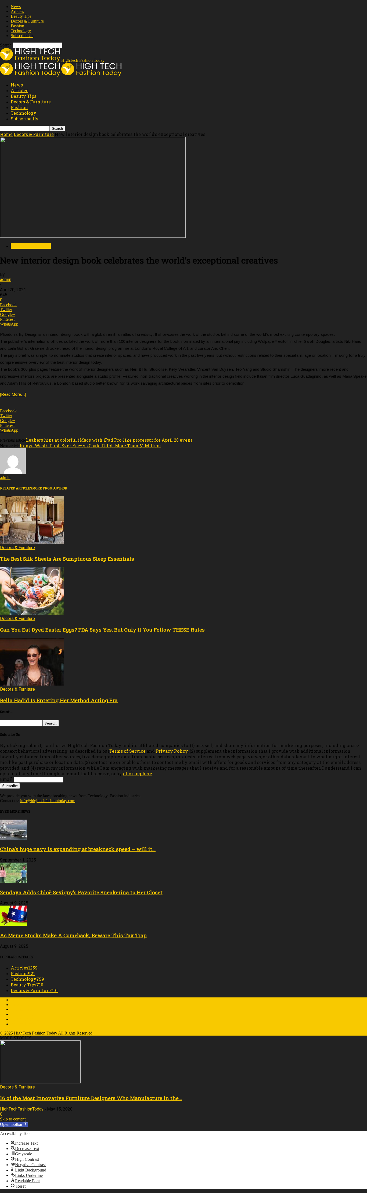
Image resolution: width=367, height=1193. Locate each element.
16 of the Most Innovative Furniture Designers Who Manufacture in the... (91, 1098)
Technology (21, 30)
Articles (17, 11)
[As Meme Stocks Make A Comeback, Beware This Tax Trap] (13, 924)
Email (6, 779)
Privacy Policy (172, 751)
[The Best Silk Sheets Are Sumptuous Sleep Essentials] (32, 542)
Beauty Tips (21, 16)
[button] (14, 1124)
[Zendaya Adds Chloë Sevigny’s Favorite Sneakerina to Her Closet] (13, 881)
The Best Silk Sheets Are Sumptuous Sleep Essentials (67, 558)
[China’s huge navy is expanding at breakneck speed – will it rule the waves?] (13, 838)
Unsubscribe (21, 1009)
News (16, 6)
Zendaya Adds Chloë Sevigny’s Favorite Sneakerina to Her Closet (81, 892)
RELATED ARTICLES (16, 488)
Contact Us (20, 1004)
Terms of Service (127, 751)
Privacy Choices (24, 1024)
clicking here (137, 773)
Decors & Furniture (27, 21)
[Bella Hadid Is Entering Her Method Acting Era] (32, 684)
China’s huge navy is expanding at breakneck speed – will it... (78, 849)
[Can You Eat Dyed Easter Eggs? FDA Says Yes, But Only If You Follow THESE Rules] (32, 613)
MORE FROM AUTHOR (49, 488)
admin (5, 279)
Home (6, 134)
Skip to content (13, 1119)
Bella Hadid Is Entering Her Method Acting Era (59, 700)
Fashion (17, 26)
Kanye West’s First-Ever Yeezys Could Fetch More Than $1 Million (90, 445)
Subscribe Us (22, 35)
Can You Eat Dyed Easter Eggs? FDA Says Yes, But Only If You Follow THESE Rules (102, 629)
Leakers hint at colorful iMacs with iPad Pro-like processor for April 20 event (109, 440)
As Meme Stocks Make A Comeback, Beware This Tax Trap (73, 935)
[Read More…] (13, 394)
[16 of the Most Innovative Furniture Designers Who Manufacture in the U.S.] (40, 1082)
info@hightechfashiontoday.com (47, 800)
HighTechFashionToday (22, 1109)
